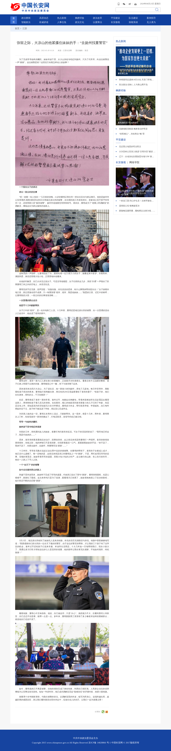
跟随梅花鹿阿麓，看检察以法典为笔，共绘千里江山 (137, 211)
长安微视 (115, 22)
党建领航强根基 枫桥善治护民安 (133, 129)
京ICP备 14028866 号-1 (99, 742)
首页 (17, 28)
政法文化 (79, 22)
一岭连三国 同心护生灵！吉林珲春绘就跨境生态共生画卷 (137, 201)
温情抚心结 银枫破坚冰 (129, 206)
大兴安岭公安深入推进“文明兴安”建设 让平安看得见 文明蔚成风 (137, 151)
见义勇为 (151, 22)
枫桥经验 (79, 18)
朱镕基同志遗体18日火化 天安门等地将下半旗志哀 (137, 80)
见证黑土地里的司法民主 (130, 146)
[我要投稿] (135, 4)
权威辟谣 (43, 22)
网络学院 (134, 162)
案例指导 (151, 18)
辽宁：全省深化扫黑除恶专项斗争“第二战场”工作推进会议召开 (137, 156)
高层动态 (43, 18)
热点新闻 (61, 18)
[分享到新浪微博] (107, 712)
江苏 (24, 28)
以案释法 (97, 22)
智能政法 (25, 22)
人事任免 (61, 22)
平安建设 (115, 18)
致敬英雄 (133, 22)
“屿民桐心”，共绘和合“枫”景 (132, 134)
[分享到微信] (103, 712)
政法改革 (97, 18)
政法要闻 (25, 18)
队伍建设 (133, 18)
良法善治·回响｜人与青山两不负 (133, 85)
